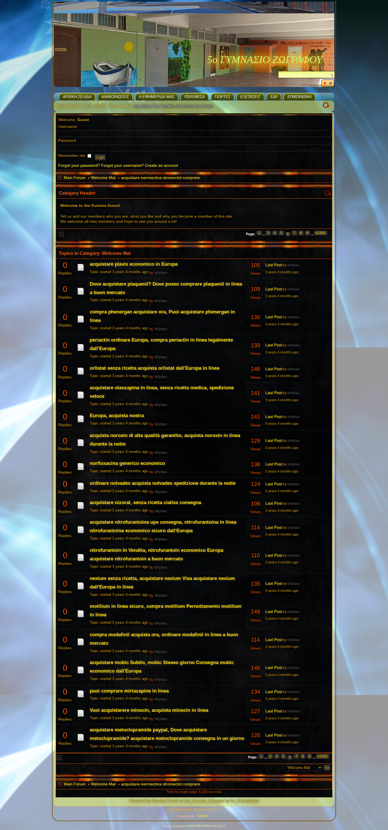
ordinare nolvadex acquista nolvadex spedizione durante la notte (162, 483)
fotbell (221, 825)
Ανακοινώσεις (115, 97)
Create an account (161, 165)
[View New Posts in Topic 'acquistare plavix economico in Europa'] (80, 271)
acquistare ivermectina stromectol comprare (160, 177)
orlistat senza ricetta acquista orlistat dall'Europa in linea (154, 368)
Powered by (140, 800)
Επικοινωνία (299, 97)
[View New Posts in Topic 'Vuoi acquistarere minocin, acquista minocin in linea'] (80, 716)
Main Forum (94, 106)
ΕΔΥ (274, 97)
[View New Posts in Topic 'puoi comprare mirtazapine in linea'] (80, 697)
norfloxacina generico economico (127, 463)
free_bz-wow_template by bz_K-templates (221, 800)
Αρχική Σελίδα (77, 97)
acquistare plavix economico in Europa (134, 264)
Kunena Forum (165, 800)
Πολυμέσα (194, 97)
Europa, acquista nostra (117, 415)
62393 (321, 233)
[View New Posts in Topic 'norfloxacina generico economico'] (80, 470)
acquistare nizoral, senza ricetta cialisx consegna (145, 502)
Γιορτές (222, 97)
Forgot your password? (79, 165)
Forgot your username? (122, 165)
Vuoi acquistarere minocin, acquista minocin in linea (149, 710)
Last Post (273, 265)
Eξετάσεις (250, 97)
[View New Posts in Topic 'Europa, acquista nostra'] (80, 422)
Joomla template (173, 825)
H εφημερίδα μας (156, 97)
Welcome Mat (119, 106)
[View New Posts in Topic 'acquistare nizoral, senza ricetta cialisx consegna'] (80, 509)
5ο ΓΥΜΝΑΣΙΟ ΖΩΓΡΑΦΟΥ (264, 59)
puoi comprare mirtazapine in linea (129, 691)
